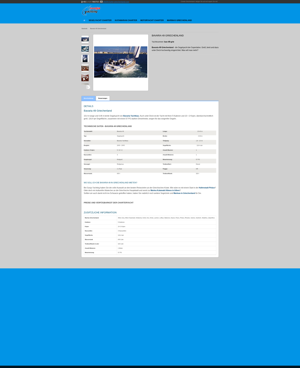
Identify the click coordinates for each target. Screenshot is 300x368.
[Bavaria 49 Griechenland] (85, 39)
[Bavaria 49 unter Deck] (85, 68)
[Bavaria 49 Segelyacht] (85, 49)
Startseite (84, 28)
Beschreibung (88, 98)
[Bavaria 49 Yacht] (85, 58)
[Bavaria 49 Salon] (85, 77)
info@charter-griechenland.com (116, 2)
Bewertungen (102, 98)
